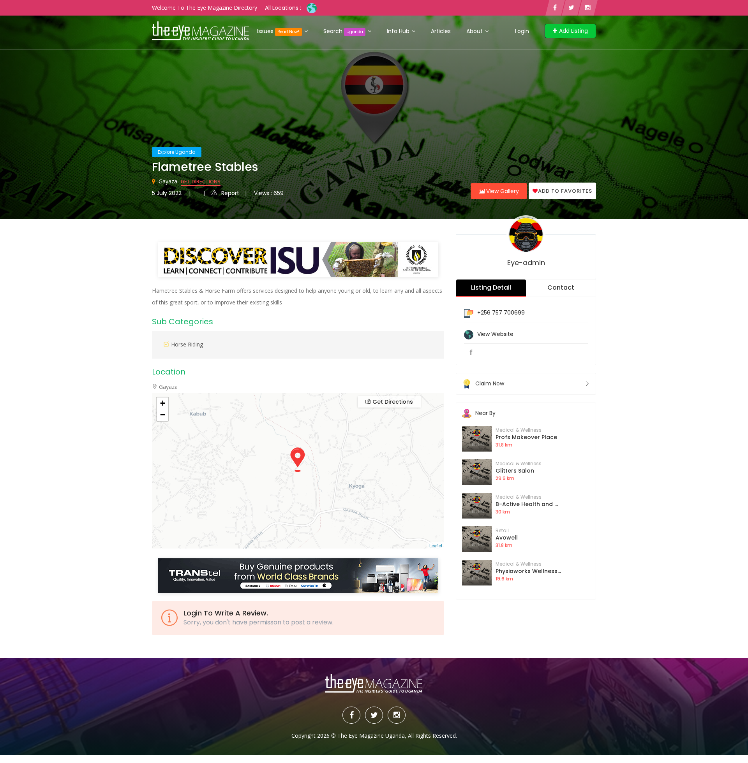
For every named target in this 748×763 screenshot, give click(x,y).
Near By (485, 413)
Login (522, 31)
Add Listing (573, 31)
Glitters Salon (515, 471)
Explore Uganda (177, 152)
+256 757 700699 (501, 312)
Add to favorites (565, 191)
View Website (495, 334)
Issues (278, 31)
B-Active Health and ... (527, 504)
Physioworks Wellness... (528, 571)
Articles (441, 31)
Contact (560, 287)
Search (343, 31)
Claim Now (489, 383)
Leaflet (435, 545)
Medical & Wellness (519, 430)
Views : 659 (269, 193)
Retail (502, 530)
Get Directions (201, 181)
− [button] (162, 415)
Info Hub (399, 31)
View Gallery (502, 191)
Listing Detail (491, 287)
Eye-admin (526, 262)
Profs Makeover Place (526, 437)
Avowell (507, 537)
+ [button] (162, 403)
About (475, 31)
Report (230, 193)
